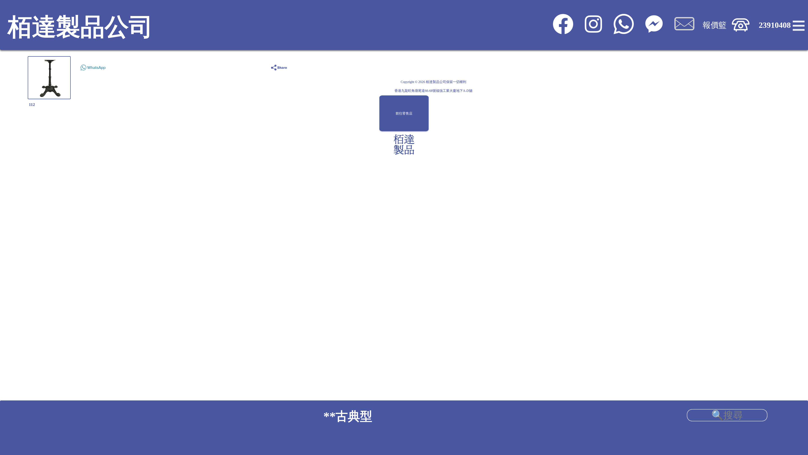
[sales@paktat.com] (684, 31)
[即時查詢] (654, 31)
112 (32, 104)
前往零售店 (404, 113)
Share (787, 66)
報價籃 (715, 25)
